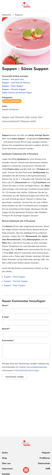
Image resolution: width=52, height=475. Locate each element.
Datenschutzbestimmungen (26, 370)
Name (5, 305)
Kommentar (8, 340)
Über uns (6, 463)
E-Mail (5, 317)
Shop (4, 458)
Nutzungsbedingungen (37, 367)
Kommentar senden (15, 376)
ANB (48, 468)
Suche (5, 452)
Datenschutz (44, 463)
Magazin (46, 452)
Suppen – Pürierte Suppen (16, 281)
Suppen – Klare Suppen (14, 276)
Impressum (7, 468)
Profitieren (45, 458)
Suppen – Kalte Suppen (14, 285)
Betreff (6, 328)
